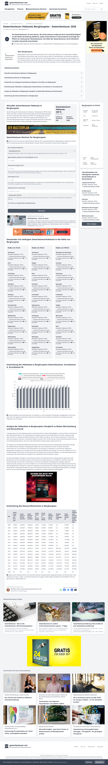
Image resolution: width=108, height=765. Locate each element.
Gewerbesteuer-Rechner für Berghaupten (17, 78)
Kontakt (89, 3)
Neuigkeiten (9, 9)
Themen (20, 9)
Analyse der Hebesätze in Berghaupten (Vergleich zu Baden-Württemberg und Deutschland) (33, 91)
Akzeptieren (99, 762)
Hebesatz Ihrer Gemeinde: (16, 188)
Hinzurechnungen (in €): (16, 165)
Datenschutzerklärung (60, 762)
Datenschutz (91, 746)
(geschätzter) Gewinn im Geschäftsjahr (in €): (23, 157)
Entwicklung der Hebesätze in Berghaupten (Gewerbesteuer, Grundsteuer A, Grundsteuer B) (33, 87)
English (101, 3)
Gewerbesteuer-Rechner (37, 9)
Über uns (95, 3)
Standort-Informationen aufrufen (17, 256)
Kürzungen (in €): (13, 177)
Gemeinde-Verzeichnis (58, 9)
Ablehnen (89, 762)
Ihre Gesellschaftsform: (15, 148)
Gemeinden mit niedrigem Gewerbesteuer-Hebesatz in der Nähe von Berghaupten (30, 82)
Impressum (100, 746)
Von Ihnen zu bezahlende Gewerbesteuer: (22, 203)
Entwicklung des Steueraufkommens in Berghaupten (21, 96)
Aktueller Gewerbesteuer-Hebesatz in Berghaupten (20, 73)
